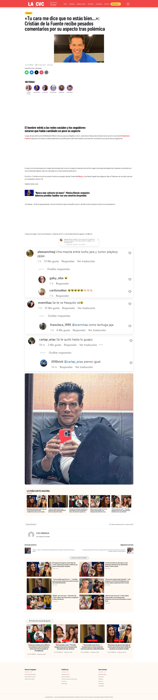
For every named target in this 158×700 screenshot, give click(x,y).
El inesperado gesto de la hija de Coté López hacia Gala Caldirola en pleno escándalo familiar (36, 511)
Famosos (106, 4)
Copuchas (28, 13)
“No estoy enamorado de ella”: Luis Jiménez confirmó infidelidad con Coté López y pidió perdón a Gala (117, 581)
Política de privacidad (30, 674)
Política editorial (66, 676)
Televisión (90, 4)
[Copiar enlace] (46, 72)
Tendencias (101, 683)
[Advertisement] (74, 109)
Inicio (65, 4)
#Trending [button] (115, 4)
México (80, 176)
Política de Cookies (30, 679)
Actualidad (99, 4)
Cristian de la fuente (31, 524)
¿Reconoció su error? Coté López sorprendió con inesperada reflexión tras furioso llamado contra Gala (99, 511)
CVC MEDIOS (42, 533)
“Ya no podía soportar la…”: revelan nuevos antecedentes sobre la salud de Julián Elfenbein (57, 511)
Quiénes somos (65, 674)
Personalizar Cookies (30, 676)
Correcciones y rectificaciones (69, 679)
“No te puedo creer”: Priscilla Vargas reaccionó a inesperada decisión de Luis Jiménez (120, 510)
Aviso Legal (64, 683)
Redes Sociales (81, 4)
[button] (79, 242)
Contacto (64, 681)
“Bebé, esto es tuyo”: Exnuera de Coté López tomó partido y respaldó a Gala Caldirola (65, 597)
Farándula (72, 4)
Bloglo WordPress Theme (106, 697)
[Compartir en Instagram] (41, 72)
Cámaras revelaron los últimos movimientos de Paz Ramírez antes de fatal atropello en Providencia (78, 511)
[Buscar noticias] (128, 4)
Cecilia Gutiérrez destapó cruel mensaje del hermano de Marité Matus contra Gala (116, 564)
